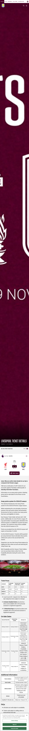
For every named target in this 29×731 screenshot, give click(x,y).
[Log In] (27, 1)
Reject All (14, 724)
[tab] (2, 1)
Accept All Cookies (14, 728)
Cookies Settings (14, 720)
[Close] (26, 715)
